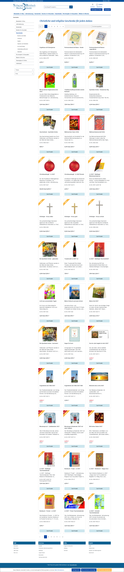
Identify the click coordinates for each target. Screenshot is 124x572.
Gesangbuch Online (21, 60)
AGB (90, 545)
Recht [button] (91, 543)
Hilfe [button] (65, 543)
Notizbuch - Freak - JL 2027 (72, 468)
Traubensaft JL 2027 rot (71, 259)
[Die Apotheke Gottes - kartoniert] (50, 334)
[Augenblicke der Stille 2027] (50, 376)
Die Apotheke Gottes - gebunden (49, 259)
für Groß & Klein (21, 46)
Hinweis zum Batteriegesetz (95, 550)
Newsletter (41, 555)
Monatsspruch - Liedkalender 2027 (49, 426)
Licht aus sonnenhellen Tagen (48, 301)
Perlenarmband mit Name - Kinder (74, 47)
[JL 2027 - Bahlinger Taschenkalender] (50, 459)
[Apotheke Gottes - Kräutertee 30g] (99, 80)
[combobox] (56, 7)
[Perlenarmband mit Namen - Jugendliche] (99, 38)
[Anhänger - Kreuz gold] (74, 207)
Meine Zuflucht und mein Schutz (73, 301)
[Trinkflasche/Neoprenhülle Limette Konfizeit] (74, 80)
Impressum (91, 552)
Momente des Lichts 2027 (96, 385)
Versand (66, 550)
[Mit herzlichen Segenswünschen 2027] (50, 80)
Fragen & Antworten (68, 545)
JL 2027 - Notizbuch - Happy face (98, 468)
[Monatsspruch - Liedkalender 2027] (50, 418)
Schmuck (20, 38)
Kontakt (40, 545)
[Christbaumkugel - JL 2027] (50, 165)
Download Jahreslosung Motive (46, 548)
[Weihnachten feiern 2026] (74, 123)
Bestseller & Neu (20, 21)
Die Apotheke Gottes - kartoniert (49, 343)
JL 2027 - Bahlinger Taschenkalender (45, 469)
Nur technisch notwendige (89, 570)
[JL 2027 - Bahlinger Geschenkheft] (99, 249)
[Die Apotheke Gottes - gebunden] (50, 249)
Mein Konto (16, 548)
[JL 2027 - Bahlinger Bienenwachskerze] (99, 165)
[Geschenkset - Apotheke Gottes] (50, 123)
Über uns (16, 552)
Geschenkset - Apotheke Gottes (49, 132)
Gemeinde (18, 27)
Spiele (19, 41)
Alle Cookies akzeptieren (104, 570)
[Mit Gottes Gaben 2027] (99, 418)
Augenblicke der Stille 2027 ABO (73, 385)
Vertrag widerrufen (43, 557)
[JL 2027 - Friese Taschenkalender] (74, 502)
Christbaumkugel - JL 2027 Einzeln (74, 174)
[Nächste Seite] (60, 26)
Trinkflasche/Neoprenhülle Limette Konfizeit (74, 90)
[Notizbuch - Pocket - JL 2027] (50, 502)
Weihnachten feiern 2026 (71, 132)
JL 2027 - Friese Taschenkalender (74, 511)
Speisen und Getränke (23, 43)
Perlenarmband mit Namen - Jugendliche (97, 48)
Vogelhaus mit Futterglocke (47, 47)
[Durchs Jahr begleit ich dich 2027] (99, 334)
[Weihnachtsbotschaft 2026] (99, 123)
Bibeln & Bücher (20, 57)
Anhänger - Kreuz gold (70, 216)
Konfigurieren (76, 570)
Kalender (20, 51)
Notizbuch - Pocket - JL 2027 (48, 511)
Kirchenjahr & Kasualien (22, 54)
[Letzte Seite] (63, 26)
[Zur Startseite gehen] (24, 7)
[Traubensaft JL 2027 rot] (74, 249)
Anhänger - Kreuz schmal (96, 216)
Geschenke (19, 33)
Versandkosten (73, 564)
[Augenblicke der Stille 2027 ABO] (74, 376)
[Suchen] (71, 7)
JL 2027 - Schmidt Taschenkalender (94, 512)
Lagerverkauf (42, 552)
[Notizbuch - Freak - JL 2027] (74, 459)
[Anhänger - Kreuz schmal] (99, 207)
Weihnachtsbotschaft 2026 (97, 132)
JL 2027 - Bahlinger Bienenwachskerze (94, 175)
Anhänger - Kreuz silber (46, 216)
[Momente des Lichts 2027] (99, 376)
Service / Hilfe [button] (106, 1)
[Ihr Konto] (92, 4)
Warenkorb (99, 6)
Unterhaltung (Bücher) (23, 49)
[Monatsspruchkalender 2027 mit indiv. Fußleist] (74, 418)
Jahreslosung (20, 24)
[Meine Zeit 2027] (99, 292)
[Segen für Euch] (74, 334)
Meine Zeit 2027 (93, 301)
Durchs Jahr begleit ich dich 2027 (98, 343)
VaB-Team (16, 550)
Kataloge (41, 550)
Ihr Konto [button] (93, 6)
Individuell (18, 63)
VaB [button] (15, 543)
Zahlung (65, 548)
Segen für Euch (68, 343)
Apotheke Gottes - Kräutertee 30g (99, 89)
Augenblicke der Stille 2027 (47, 385)
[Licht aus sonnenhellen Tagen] (50, 292)
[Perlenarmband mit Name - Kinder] (74, 38)
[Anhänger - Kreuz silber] (50, 207)
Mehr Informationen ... (60, 570)
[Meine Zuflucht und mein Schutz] (74, 292)
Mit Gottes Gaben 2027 (95, 426)
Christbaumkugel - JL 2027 (47, 174)
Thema (17, 70)
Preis (17, 73)
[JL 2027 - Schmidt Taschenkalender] (99, 502)
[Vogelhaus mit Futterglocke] (50, 38)
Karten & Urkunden (21, 30)
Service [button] (41, 543)
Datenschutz (91, 548)
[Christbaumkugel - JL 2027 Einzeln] (74, 165)
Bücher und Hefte (22, 35)
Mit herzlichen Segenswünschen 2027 (49, 90)
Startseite (16, 545)
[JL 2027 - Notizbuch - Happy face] (99, 459)
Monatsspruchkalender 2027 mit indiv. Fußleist (73, 427)
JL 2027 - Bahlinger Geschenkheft (99, 259)
